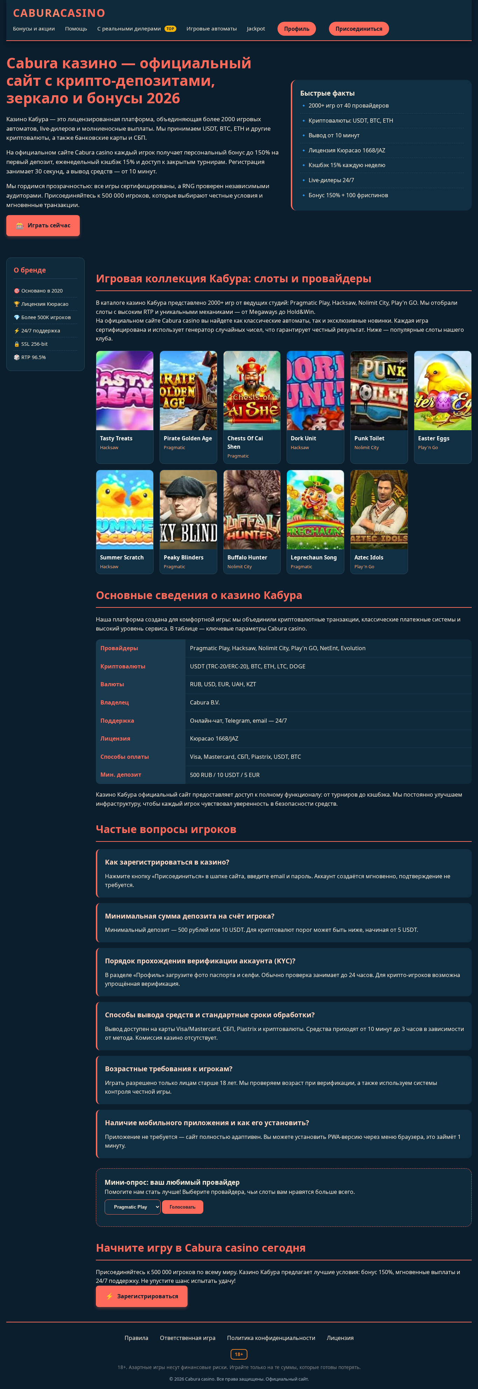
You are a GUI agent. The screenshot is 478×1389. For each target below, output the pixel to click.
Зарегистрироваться (141, 1296)
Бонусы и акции (34, 28)
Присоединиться (359, 28)
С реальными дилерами (136, 28)
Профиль (296, 28)
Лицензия (340, 1338)
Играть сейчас (43, 225)
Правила (136, 1338)
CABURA (59, 13)
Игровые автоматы (212, 28)
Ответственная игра (188, 1338)
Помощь (76, 28)
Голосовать (183, 1207)
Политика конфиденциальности (271, 1338)
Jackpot (256, 28)
